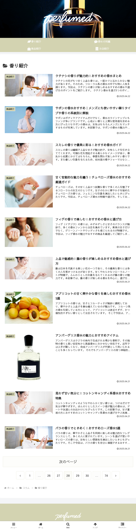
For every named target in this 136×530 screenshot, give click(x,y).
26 (48, 475)
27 (58, 475)
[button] (126, 496)
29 (77, 475)
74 (106, 475)
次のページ (68, 461)
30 (87, 475)
